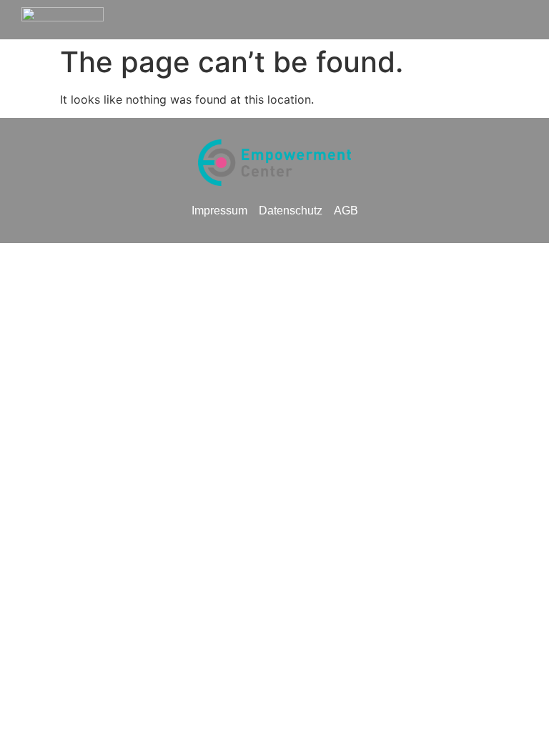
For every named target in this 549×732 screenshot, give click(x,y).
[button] (518, 20)
